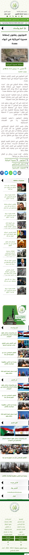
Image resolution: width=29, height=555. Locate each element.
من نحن (21, 537)
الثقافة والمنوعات (8, 534)
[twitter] (19, 16)
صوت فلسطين (16, 20)
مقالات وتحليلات (7, 20)
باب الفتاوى (8, 527)
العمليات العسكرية (19, 167)
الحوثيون (23, 160)
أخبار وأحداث (23, 20)
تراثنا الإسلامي (21, 524)
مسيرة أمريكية (10, 160)
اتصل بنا (8, 540)
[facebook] (21, 16)
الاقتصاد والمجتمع (21, 529)
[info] (7, 16)
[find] (10, 16)
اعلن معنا (8, 537)
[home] (28, 19)
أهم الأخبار (14, 423)
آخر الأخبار (14, 380)
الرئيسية (21, 519)
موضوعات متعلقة (18, 180)
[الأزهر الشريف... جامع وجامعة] (14, 315)
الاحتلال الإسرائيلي (19, 164)
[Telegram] (15, 173)
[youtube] (16, 16)
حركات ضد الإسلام (8, 532)
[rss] (13, 16)
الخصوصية (21, 540)
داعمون (21, 532)
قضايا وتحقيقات (8, 529)
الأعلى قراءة (14, 483)
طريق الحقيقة (8, 524)
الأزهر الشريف (21, 534)
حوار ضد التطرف (21, 527)
